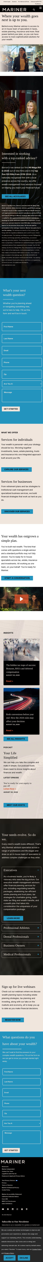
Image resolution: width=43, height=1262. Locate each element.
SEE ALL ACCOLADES (15, 196)
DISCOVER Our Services (17, 511)
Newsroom (5, 1166)
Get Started (11, 409)
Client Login (7, 1)
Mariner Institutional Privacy (10, 1187)
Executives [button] (10, 870)
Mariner (13, 1161)
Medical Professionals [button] (17, 954)
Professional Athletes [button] (17, 928)
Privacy (4, 1183)
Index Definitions (7, 1203)
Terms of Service (7, 1185)
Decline (24, 1258)
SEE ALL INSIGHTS (16, 739)
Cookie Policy (6, 1190)
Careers (14, 1)
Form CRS (5, 1199)
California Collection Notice (10, 1196)
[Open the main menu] (40, 8)
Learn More (13, 918)
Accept (10, 1258)
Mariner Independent (8, 1169)
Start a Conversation (17, 578)
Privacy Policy (9, 1253)
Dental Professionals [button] (16, 936)
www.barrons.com (10, 265)
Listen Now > (10, 789)
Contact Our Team (7, 1171)
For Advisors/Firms (23, 1)
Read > (9, 681)
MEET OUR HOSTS (16, 805)
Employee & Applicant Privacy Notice (13, 1176)
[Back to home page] (14, 10)
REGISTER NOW (13, 1020)
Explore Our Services (16, 469)
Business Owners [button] (14, 945)
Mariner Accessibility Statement (12, 1194)
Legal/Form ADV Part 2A (9, 1173)
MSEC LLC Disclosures (9, 1201)
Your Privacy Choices (8, 1180)
